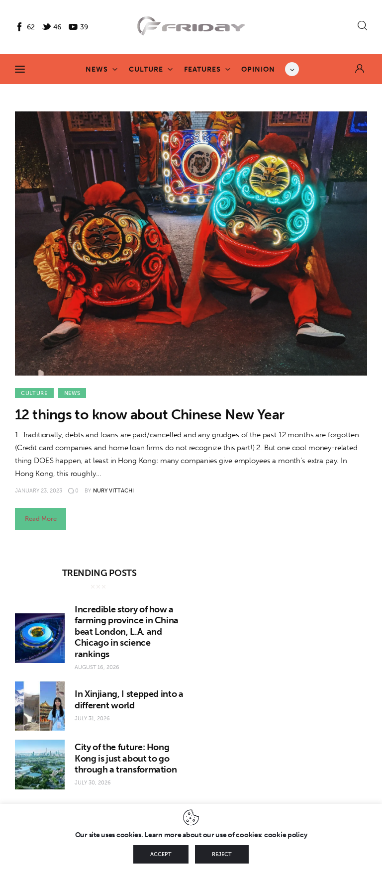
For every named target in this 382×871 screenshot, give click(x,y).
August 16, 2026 (97, 667)
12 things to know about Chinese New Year (150, 414)
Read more (41, 518)
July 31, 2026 (92, 718)
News (72, 393)
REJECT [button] (222, 854)
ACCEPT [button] (161, 854)
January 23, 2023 (38, 490)
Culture (34, 393)
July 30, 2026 (93, 782)
